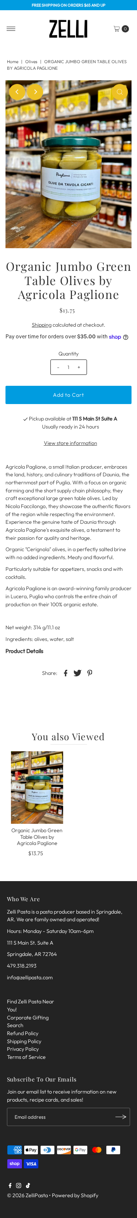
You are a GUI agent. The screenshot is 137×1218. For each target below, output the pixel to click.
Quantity (68, 353)
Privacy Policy (23, 1049)
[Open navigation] (11, 29)
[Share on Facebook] (65, 672)
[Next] (35, 92)
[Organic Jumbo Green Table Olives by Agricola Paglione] (37, 787)
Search (15, 1025)
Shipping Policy (24, 1041)
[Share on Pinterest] (89, 672)
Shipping (42, 325)
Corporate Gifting (28, 1017)
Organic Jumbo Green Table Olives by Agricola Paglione (36, 836)
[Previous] (17, 92)
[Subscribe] (121, 1117)
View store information (70, 443)
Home (12, 61)
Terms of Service (26, 1057)
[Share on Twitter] (77, 672)
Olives (31, 61)
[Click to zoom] (120, 92)
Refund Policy (22, 1033)
